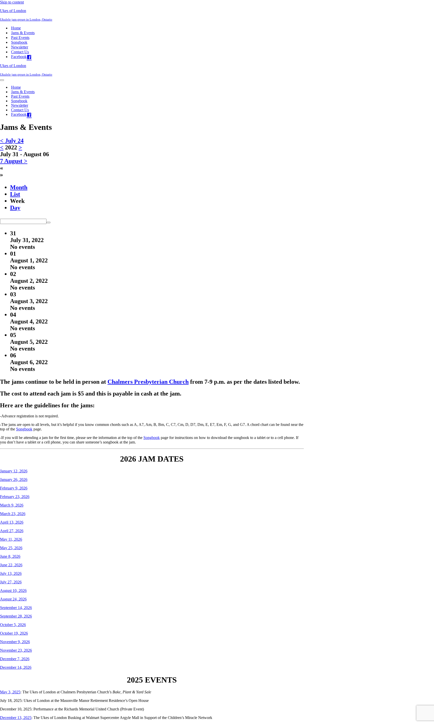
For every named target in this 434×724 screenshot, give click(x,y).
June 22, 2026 (11, 565)
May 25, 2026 (11, 548)
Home (16, 28)
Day (15, 207)
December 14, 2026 (15, 667)
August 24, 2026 (13, 599)
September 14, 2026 (16, 607)
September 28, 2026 (16, 616)
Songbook (19, 42)
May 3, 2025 (10, 692)
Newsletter (19, 47)
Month (18, 187)
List (15, 194)
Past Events (20, 37)
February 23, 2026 (14, 496)
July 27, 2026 (11, 582)
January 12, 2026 (13, 471)
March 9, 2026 (11, 505)
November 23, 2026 (16, 650)
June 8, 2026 (10, 556)
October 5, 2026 (13, 625)
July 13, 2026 (11, 573)
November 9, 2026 (15, 642)
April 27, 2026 (11, 531)
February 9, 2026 (13, 488)
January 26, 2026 (13, 479)
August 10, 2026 (13, 590)
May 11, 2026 (11, 539)
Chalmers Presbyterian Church (148, 381)
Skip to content (12, 2)
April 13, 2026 (11, 522)
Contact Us (20, 52)
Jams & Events (23, 33)
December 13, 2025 (15, 717)
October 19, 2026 (14, 633)
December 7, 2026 (14, 659)
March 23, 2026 (12, 514)
